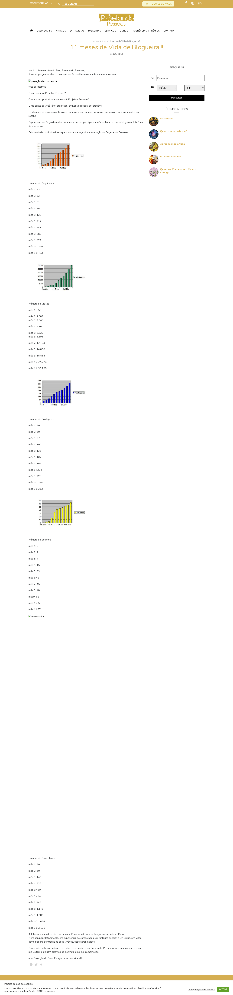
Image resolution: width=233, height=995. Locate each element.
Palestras (94, 30)
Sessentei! (166, 118)
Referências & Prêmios (146, 30)
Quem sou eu (44, 30)
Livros (124, 30)
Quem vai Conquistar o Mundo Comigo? (178, 171)
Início (95, 41)
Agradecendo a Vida (172, 144)
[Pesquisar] (59, 3)
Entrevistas (77, 30)
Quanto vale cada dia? (173, 131)
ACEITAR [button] (223, 989)
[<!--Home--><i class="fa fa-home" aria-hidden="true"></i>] (32, 31)
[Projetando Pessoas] (116, 19)
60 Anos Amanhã (170, 156)
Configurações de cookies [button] (201, 989)
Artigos (61, 30)
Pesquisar (176, 97)
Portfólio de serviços (158, 3)
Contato (169, 30)
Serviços (110, 30)
